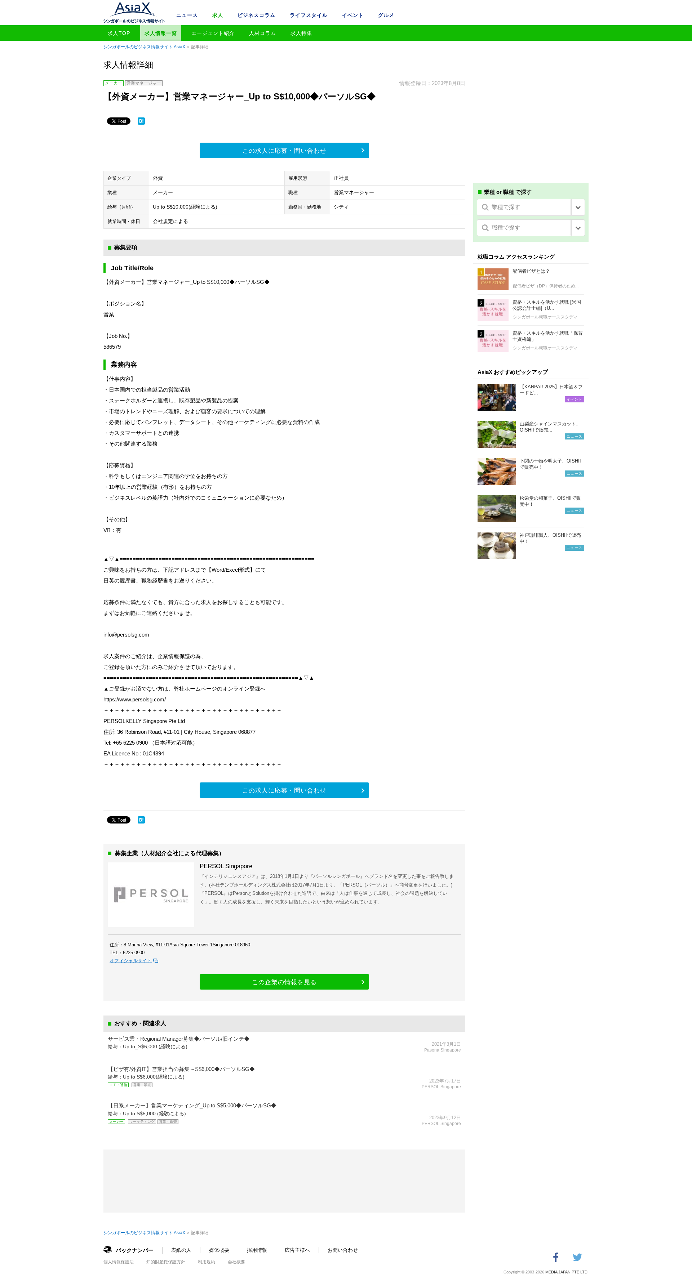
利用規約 (206, 1261)
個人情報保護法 (118, 1261)
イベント (353, 15)
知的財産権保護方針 (165, 1261)
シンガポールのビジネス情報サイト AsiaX (144, 46)
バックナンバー (135, 1250)
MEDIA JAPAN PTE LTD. (567, 1272)
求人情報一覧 (161, 33)
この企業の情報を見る (284, 982)
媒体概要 (219, 1250)
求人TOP (119, 33)
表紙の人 (181, 1250)
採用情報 (257, 1250)
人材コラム (262, 33)
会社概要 (236, 1261)
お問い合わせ (343, 1250)
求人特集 (301, 33)
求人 (217, 15)
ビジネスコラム (256, 15)
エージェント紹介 (213, 33)
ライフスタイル (309, 15)
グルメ (386, 15)
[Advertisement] (531, 122)
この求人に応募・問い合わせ (284, 150)
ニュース (187, 15)
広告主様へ (297, 1250)
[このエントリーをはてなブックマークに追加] (141, 121)
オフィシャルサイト (131, 960)
